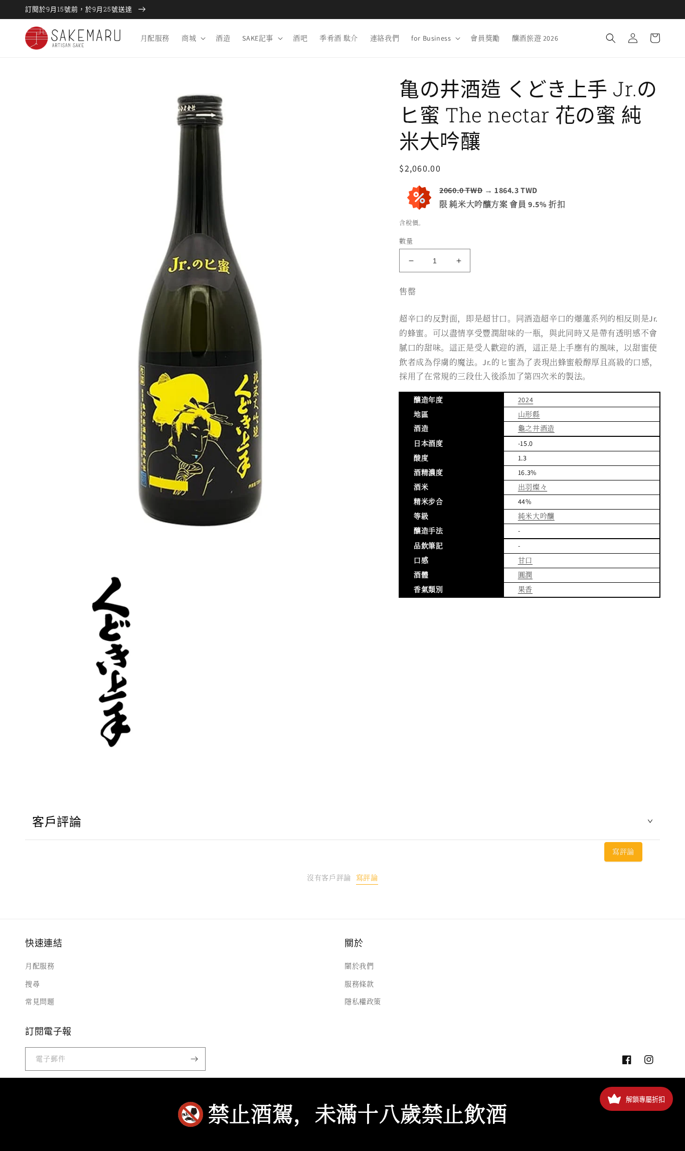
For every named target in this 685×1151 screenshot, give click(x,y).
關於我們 (359, 965)
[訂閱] (194, 1059)
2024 (525, 399)
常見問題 (39, 1001)
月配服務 (39, 965)
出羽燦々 (532, 486)
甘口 (525, 560)
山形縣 (529, 414)
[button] (193, 38)
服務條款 (359, 984)
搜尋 (32, 984)
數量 (406, 241)
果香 (525, 589)
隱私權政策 (363, 1001)
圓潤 (525, 574)
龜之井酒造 (536, 428)
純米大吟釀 (536, 516)
